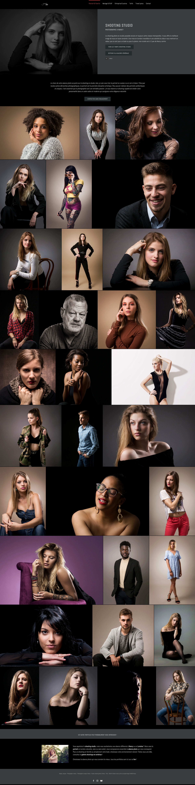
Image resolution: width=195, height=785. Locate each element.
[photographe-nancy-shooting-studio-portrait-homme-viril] (68, 319)
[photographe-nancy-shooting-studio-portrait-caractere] (68, 696)
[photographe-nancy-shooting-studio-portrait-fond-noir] (97, 501)
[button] (142, 58)
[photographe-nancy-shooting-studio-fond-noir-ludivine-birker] (19, 319)
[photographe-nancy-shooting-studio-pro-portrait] (127, 319)
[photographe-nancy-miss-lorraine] (155, 132)
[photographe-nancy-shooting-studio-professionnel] (175, 696)
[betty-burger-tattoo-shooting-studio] (69, 194)
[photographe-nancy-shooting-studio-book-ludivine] (175, 319)
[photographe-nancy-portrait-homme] (126, 570)
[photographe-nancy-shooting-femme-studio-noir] (46, 635)
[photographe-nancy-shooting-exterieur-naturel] (55, 746)
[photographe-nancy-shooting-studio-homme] (123, 635)
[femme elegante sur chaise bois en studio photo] (30, 259)
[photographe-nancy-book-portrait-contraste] (28, 377)
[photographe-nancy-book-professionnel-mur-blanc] (153, 377)
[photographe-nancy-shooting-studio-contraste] (174, 635)
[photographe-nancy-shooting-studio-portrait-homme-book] (143, 194)
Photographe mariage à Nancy (83, 773)
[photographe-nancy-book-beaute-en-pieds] (82, 259)
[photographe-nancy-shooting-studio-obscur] (127, 696)
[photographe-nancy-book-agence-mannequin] (23, 194)
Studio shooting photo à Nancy (98, 773)
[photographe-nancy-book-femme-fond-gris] (97, 132)
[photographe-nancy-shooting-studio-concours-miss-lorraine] (40, 132)
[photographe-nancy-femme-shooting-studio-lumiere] (149, 436)
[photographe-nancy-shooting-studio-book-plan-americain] (172, 501)
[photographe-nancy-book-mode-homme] (82, 436)
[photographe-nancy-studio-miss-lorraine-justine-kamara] (83, 377)
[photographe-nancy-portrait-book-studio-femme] (19, 696)
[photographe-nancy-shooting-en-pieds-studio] (172, 570)
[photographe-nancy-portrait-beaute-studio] (23, 501)
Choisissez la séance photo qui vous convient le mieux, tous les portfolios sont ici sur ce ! (105, 759)
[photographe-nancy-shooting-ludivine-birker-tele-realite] (51, 570)
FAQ (107, 773)
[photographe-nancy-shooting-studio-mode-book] (149, 259)
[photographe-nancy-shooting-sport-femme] (30, 436)
